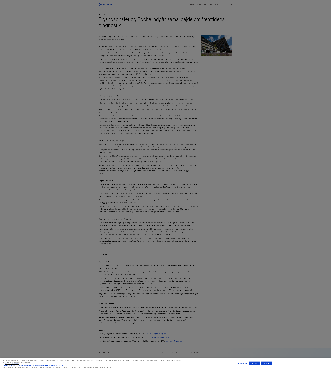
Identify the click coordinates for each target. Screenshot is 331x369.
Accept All (266, 363)
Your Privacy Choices (242, 363)
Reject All (254, 363)
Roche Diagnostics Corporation (12, 364)
